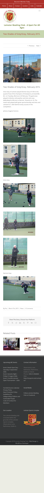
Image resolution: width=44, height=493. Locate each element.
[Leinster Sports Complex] (32, 415)
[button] (4, 344)
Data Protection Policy (10, 392)
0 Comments (29, 308)
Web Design (33, 441)
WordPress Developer (22, 443)
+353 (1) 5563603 (33, 374)
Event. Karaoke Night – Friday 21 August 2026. (10, 375)
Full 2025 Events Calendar (11, 388)
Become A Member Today (22, 2)
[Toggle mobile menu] (40, 10)
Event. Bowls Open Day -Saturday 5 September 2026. (11, 370)
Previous (31, 46)
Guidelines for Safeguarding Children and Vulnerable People (11, 396)
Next (37, 46)
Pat (6, 308)
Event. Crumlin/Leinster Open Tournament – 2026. (11, 379)
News (22, 308)
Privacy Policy (7, 390)
